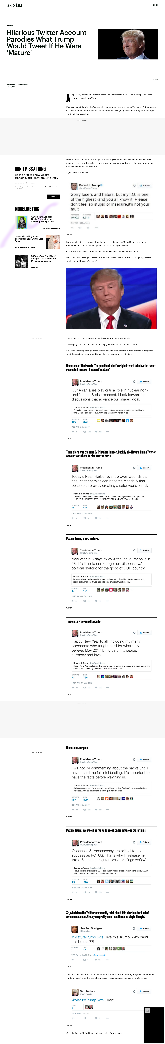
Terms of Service (49, 186)
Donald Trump (134, 94)
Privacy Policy (19, 188)
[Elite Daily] (15, 5)
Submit (53, 197)
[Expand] (146, 1009)
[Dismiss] (161, 1009)
